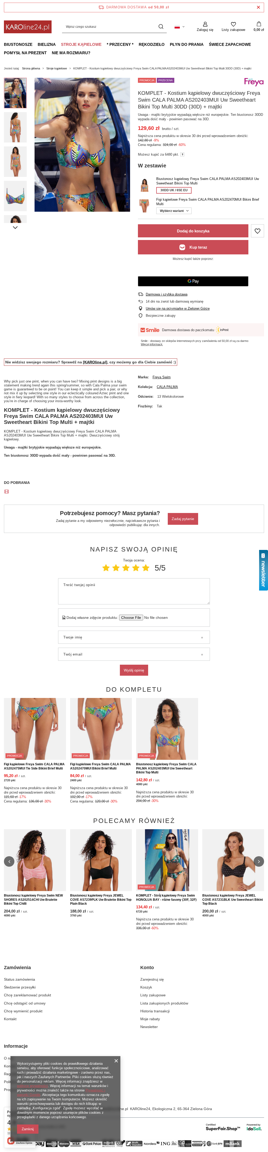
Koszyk (146, 987)
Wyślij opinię (134, 670)
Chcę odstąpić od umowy (25, 1003)
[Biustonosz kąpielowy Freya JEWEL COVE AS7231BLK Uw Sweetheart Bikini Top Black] (233, 860)
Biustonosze (18, 44)
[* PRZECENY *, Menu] (136, 44)
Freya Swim (162, 377)
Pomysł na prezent (25, 53)
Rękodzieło (152, 44)
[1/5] (106, 568)
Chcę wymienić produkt (23, 1011)
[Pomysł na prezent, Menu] (49, 53)
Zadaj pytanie (183, 519)
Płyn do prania (187, 44)
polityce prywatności (32, 1086)
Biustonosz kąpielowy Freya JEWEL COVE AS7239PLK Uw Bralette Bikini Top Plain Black (100, 899)
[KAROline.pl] (95, 362)
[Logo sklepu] (28, 26)
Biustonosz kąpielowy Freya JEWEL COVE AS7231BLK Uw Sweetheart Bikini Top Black (232, 899)
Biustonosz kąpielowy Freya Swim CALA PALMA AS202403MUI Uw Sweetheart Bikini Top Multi (166, 768)
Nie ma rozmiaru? (71, 53)
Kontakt (10, 1019)
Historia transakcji (155, 1011)
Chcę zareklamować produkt (27, 995)
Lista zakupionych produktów (164, 1003)
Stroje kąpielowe (81, 44)
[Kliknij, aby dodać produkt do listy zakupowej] (257, 230)
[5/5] (145, 568)
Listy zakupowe (153, 995)
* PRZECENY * (120, 44)
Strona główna (31, 68)
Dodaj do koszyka (193, 231)
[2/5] (116, 568)
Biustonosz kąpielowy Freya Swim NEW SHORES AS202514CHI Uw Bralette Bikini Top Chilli (33, 899)
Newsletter (149, 1027)
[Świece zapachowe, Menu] (253, 44)
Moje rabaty (150, 1019)
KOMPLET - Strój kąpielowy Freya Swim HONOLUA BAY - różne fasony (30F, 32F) (166, 898)
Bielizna (47, 44)
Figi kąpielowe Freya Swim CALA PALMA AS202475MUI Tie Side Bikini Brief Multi (34, 766)
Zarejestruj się (152, 979)
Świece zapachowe (230, 44)
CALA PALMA (167, 387)
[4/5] (135, 568)
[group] (82, 145)
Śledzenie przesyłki (20, 987)
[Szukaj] (161, 27)
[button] (9, 861)
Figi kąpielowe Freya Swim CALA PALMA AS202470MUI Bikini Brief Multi (100, 766)
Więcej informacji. (152, 344)
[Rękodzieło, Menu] (167, 44)
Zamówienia (17, 967)
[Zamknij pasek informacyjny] (258, 7)
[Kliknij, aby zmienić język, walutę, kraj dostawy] (180, 27)
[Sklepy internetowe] (234, 1127)
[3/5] (126, 568)
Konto (147, 967)
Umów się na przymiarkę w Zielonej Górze (178, 308)
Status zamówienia (19, 979)
